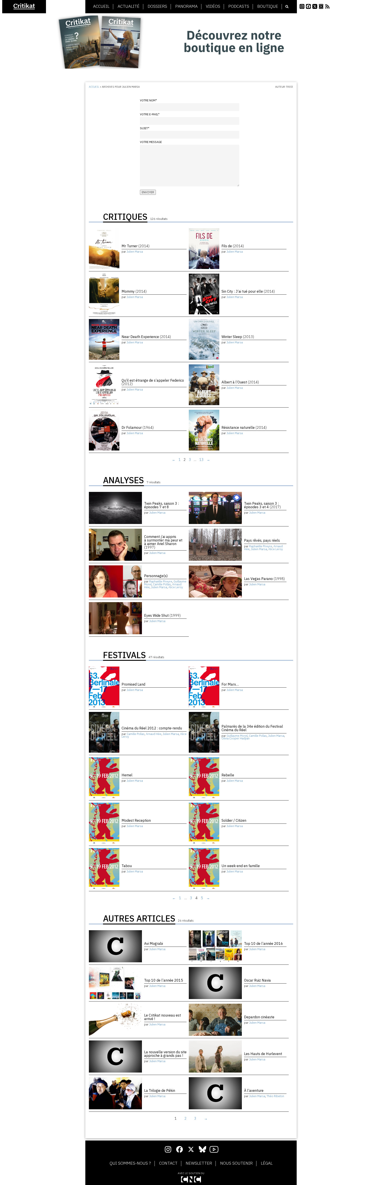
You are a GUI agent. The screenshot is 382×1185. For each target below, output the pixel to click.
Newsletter (199, 1163)
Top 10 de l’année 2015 (163, 980)
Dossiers (157, 6)
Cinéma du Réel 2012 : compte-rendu (152, 728)
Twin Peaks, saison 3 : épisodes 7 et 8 (161, 505)
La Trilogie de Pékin (159, 1090)
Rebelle (228, 775)
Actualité (128, 6)
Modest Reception (136, 820)
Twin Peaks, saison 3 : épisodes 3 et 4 (262, 505)
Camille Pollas (162, 584)
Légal (267, 1163)
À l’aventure (254, 1090)
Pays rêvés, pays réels (262, 540)
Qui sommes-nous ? (130, 1163)
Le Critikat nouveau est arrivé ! (162, 1017)
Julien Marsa (135, 251)
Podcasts (238, 6)
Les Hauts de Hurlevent (263, 1054)
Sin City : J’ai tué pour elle (248, 291)
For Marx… (230, 684)
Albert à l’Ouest (240, 382)
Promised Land (133, 684)
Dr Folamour (138, 427)
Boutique (267, 6)
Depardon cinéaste (259, 1017)
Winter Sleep (238, 336)
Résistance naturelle (244, 427)
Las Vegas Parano (264, 578)
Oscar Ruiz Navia (257, 980)
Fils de (233, 246)
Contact (168, 1163)
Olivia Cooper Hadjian (236, 738)
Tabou (127, 866)
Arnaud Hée (153, 734)
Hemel (127, 775)
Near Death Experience (146, 336)
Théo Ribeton (275, 1096)
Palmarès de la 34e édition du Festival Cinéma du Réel (252, 728)
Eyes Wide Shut (162, 615)
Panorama (186, 6)
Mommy (134, 291)
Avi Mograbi (153, 943)
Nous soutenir (236, 1163)
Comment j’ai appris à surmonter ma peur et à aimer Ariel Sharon (163, 541)
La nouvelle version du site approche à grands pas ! (165, 1054)
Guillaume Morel (237, 736)
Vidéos (213, 6)
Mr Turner (135, 246)
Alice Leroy (275, 549)
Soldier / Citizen (234, 820)
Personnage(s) (156, 576)
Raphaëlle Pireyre (260, 546)
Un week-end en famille (241, 866)
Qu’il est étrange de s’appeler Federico (153, 382)
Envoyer (148, 192)
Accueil (101, 6)
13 (201, 459)
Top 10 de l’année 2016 (263, 943)
